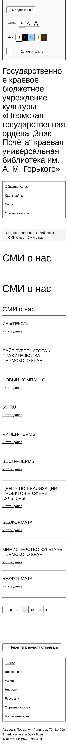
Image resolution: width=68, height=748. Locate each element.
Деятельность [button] (15, 672)
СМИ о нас (16, 237)
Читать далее (12, 331)
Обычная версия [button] (17, 213)
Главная (26, 233)
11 (25, 609)
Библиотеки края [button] (17, 716)
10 (17, 609)
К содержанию (22, 10)
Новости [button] (11, 689)
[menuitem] (34, 186)
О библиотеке (46, 233)
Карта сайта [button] (14, 195)
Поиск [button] (9, 204)
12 (32, 609)
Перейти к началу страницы (33, 647)
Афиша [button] (10, 680)
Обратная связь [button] (16, 186)
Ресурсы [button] (11, 698)
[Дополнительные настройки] (9, 51)
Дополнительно (31, 51)
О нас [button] (10, 663)
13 (39, 609)
